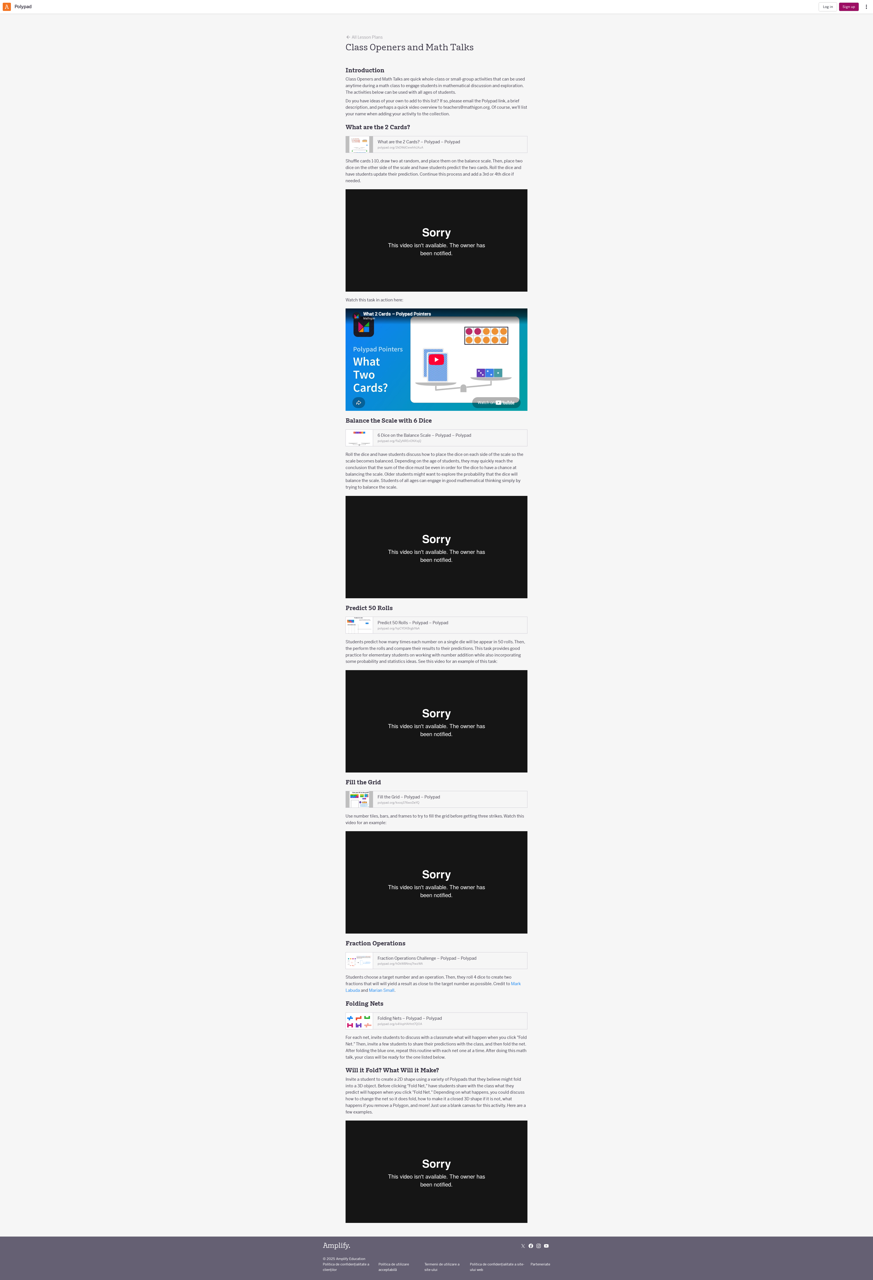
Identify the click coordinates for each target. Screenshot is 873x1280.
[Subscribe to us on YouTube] (546, 1246)
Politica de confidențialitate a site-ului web (497, 1267)
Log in (828, 7)
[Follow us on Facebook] (531, 1246)
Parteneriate (540, 1264)
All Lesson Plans (367, 37)
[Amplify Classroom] (7, 7)
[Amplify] (336, 1246)
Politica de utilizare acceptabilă (394, 1267)
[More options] (866, 7)
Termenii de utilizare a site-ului (441, 1267)
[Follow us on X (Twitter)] (523, 1246)
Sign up (849, 7)
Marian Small (381, 990)
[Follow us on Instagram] (538, 1246)
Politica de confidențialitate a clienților (346, 1267)
